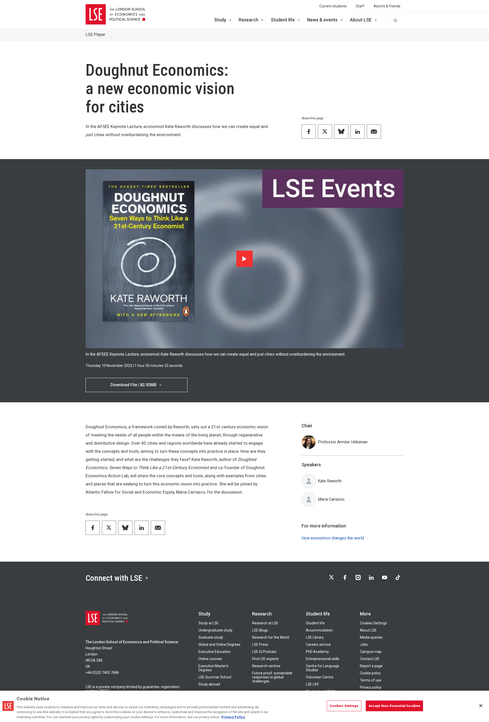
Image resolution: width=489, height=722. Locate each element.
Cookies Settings (373, 623)
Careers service (318, 644)
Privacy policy (371, 687)
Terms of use (370, 680)
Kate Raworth (330, 481)
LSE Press (260, 644)
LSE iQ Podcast (264, 652)
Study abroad (209, 684)
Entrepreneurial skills (322, 659)
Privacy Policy (233, 717)
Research (248, 19)
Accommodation (319, 630)
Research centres (266, 666)
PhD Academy (317, 652)
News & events (322, 19)
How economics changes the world (333, 538)
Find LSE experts (265, 659)
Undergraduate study (215, 630)
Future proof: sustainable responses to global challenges (272, 677)
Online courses (210, 659)
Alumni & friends (387, 6)
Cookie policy (370, 673)
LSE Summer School (214, 677)
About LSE (361, 19)
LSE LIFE (312, 684)
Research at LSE (265, 623)
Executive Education (214, 652)
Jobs (364, 644)
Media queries (371, 637)
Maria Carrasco (331, 499)
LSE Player (95, 34)
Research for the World (270, 637)
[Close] (480, 705)
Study (220, 19)
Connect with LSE (114, 578)
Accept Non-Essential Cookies (394, 706)
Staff (360, 6)
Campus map (371, 652)
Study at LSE (208, 623)
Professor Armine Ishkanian (343, 442)
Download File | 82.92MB (133, 384)
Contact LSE (369, 659)
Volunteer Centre (319, 677)
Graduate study (210, 637)
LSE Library (315, 637)
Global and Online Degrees (219, 644)
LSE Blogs (260, 630)
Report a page (371, 666)
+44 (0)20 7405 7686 (102, 673)
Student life (283, 19)
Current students (333, 6)
